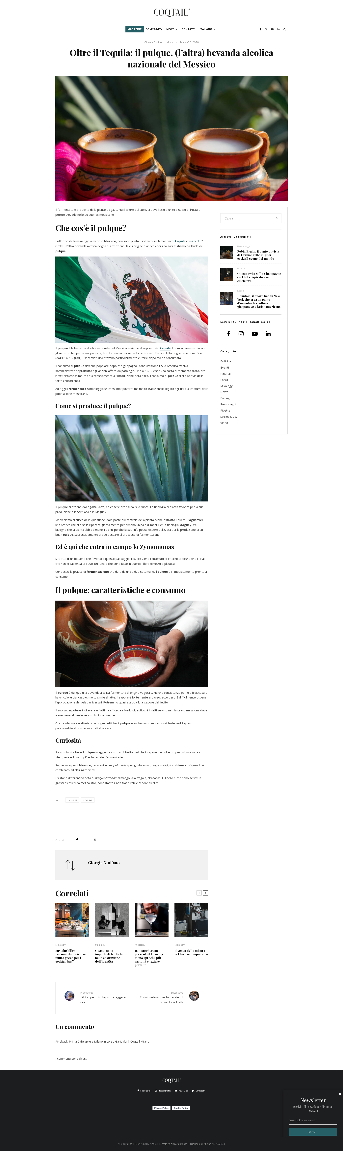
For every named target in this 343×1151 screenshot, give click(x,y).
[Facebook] (260, 29)
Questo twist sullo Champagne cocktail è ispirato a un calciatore (259, 277)
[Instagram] (266, 29)
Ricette (241, 268)
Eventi (224, 367)
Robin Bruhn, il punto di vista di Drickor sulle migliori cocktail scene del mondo (258, 255)
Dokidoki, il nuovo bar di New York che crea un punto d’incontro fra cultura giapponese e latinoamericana (258, 301)
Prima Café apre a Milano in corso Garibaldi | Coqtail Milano (109, 1041)
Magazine (134, 29)
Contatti (189, 29)
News (170, 29)
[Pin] (95, 839)
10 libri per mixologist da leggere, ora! (103, 997)
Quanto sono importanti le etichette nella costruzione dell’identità (111, 956)
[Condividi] (77, 839)
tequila (180, 241)
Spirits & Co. (228, 416)
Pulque (88, 800)
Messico (73, 800)
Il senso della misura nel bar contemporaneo (191, 952)
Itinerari (225, 374)
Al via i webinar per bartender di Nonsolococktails (161, 997)
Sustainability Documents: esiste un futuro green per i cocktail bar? (71, 956)
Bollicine (225, 361)
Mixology (172, 42)
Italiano (205, 29)
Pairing (225, 398)
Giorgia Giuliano (153, 42)
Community (153, 29)
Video (224, 423)
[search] (277, 218)
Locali (240, 290)
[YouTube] (272, 29)
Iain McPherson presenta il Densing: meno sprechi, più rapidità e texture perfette (149, 958)
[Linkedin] (278, 29)
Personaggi (243, 246)
